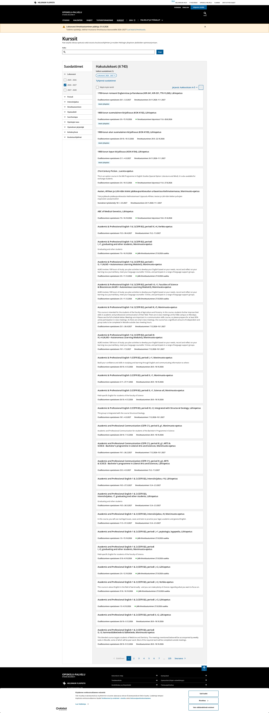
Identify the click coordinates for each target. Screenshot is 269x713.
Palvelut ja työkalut (150, 20)
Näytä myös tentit (107, 87)
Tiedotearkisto (116, 680)
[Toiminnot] (201, 87)
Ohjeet (89, 20)
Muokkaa (202, 700)
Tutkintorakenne (104, 20)
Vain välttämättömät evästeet (203, 707)
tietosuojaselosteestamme (140, 698)
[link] (129, 658)
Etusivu (66, 20)
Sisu (132, 20)
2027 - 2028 (72, 90)
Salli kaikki (203, 694)
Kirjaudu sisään (198, 7)
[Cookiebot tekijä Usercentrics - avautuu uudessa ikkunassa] (61, 708)
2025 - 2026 (72, 80)
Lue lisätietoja (80, 704)
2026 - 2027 (72, 85)
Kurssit (120, 20)
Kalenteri (77, 20)
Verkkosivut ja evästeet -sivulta (113, 698)
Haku (64, 48)
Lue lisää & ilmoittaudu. (136, 29)
